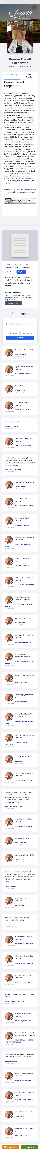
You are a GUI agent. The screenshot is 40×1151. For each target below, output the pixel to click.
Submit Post (20, 338)
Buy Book (21, 272)
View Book (10, 272)
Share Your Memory (13, 303)
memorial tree (30, 190)
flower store (30, 192)
